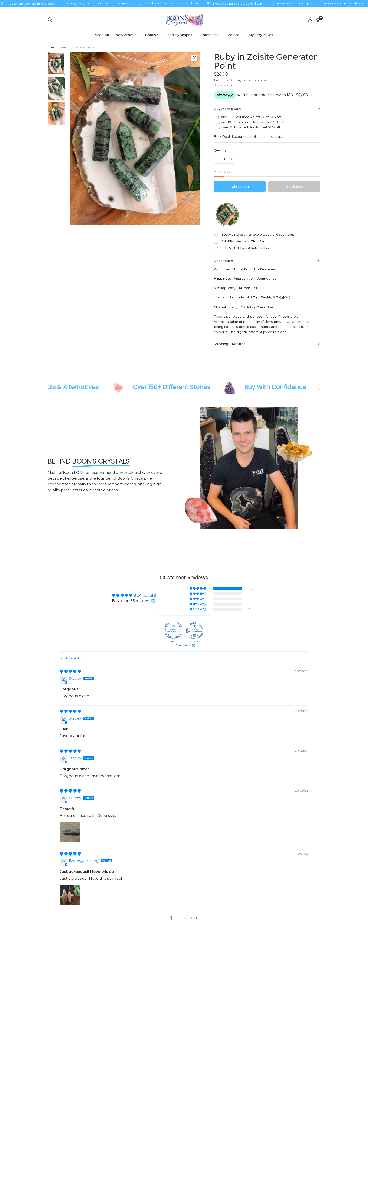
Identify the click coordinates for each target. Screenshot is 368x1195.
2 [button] (178, 918)
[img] (70, 671)
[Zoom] (194, 58)
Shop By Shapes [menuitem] (178, 35)
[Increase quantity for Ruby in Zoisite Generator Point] (231, 158)
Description (223, 261)
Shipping (236, 80)
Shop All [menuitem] (102, 35)
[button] (215, 215)
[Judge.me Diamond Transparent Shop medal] (194, 630)
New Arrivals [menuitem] (125, 35)
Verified (183, 645)
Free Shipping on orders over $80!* (225, 3)
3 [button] (185, 918)
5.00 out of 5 (145, 595)
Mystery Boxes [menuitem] (261, 35)
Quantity (220, 150)
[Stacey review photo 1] (70, 832)
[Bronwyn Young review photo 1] (70, 895)
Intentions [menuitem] (210, 35)
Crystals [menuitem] (149, 35)
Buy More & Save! (228, 109)
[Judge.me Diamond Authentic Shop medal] (173, 630)
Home (51, 47)
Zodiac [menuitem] (233, 35)
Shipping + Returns (229, 344)
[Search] (51, 19)
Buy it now (294, 187)
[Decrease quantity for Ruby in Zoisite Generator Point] (217, 158)
